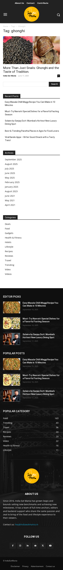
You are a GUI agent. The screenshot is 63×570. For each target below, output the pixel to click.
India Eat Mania (9, 76)
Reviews (9, 255)
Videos (8, 274)
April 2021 (10, 204)
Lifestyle (9, 246)
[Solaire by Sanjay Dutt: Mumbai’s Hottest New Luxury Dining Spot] (11, 339)
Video (8, 269)
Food (7, 228)
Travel (8, 260)
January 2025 (11, 186)
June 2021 (10, 195)
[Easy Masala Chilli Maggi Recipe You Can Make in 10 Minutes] (11, 307)
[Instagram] (20, 546)
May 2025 (10, 177)
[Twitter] (43, 546)
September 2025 (13, 159)
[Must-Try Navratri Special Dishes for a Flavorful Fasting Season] (11, 323)
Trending (9, 264)
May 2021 (10, 200)
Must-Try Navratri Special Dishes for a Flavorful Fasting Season (32, 113)
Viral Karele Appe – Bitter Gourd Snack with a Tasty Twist (30, 139)
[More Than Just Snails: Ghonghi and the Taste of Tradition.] (31, 50)
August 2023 (11, 191)
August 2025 (11, 164)
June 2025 (10, 173)
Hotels (8, 242)
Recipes (9, 251)
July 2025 (9, 168)
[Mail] (35, 546)
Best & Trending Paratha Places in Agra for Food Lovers (32, 131)
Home (5, 26)
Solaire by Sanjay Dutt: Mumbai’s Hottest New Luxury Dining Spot (31, 122)
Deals (8, 224)
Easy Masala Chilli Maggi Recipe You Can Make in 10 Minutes (30, 103)
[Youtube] (50, 546)
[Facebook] (13, 546)
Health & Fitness (13, 237)
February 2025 (12, 182)
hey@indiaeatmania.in (26, 524)
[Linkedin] (28, 546)
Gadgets (9, 233)
